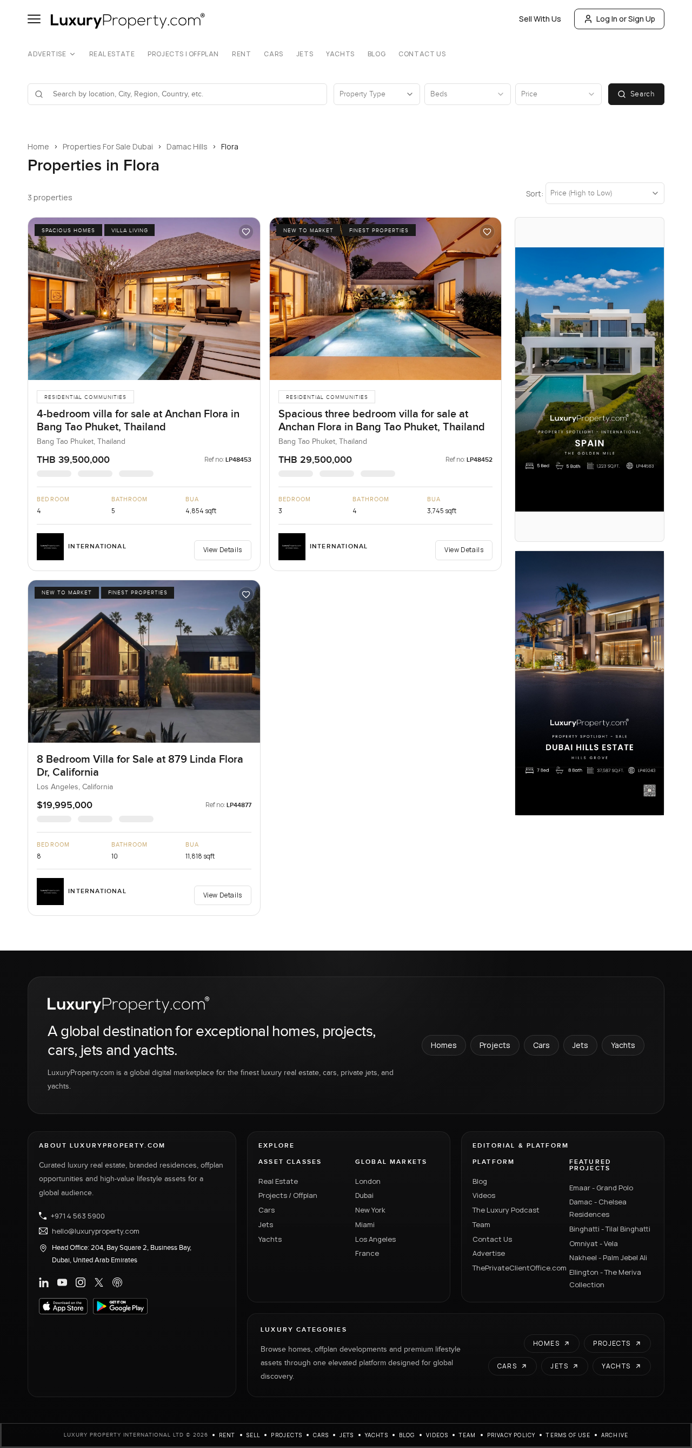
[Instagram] (80, 1282)
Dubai (364, 1195)
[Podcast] (117, 1282)
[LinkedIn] (44, 1282)
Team (481, 1224)
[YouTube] (62, 1282)
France (367, 1253)
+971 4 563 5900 (78, 1215)
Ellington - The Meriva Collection (605, 1278)
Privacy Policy (511, 1435)
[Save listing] (246, 231)
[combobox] (184, 94)
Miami (365, 1224)
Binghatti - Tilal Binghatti (609, 1229)
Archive (614, 1435)
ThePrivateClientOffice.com (514, 1268)
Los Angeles (375, 1239)
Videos (484, 1195)
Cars (273, 54)
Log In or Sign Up (625, 19)
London (368, 1181)
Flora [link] (229, 146)
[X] (99, 1282)
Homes (444, 1045)
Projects (495, 1045)
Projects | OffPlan (183, 54)
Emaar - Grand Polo (601, 1188)
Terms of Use (568, 1435)
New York (370, 1210)
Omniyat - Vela (593, 1243)
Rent (241, 54)
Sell (254, 1435)
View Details (222, 549)
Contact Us (421, 54)
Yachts (340, 54)
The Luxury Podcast (506, 1210)
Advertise (47, 54)
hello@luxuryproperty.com (95, 1231)
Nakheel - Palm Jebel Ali (608, 1257)
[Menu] (34, 19)
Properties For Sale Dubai (108, 146)
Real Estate (112, 54)
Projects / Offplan (287, 1195)
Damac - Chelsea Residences (598, 1208)
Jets (304, 54)
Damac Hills (187, 146)
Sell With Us (540, 19)
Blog (376, 54)
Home (38, 146)
